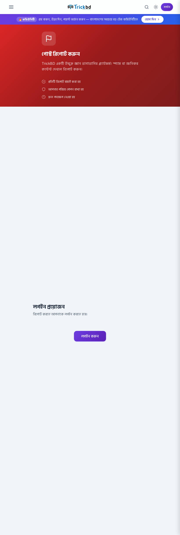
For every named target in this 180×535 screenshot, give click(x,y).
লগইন (167, 7)
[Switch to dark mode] (156, 7)
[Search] (146, 7)
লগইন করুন (90, 336)
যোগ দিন (150, 19)
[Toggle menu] (11, 7)
